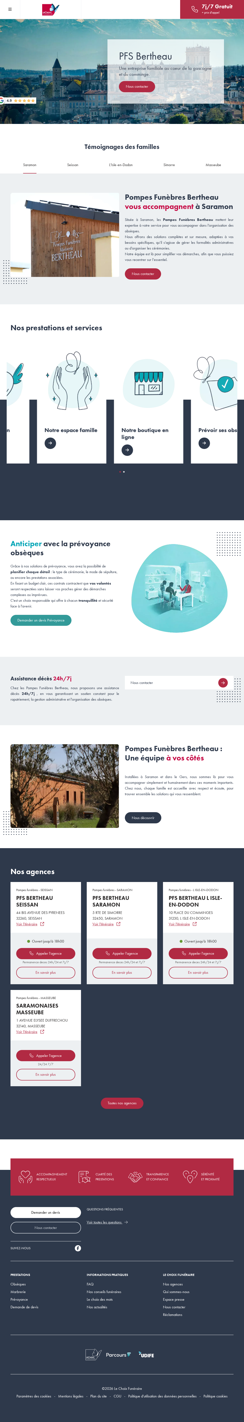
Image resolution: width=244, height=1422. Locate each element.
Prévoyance (19, 1299)
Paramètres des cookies (33, 1396)
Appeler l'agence (48, 953)
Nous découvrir (143, 817)
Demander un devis (45, 1212)
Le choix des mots (100, 1299)
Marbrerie (18, 1291)
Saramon (29, 164)
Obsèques (18, 1284)
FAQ (90, 1284)
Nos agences (173, 1284)
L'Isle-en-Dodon (121, 164)
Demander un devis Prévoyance (41, 620)
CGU (117, 1396)
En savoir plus (46, 972)
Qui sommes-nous (176, 1291)
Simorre (169, 164)
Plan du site (98, 1396)
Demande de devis (24, 1307)
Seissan (72, 164)
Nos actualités (97, 1307)
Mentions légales (70, 1396)
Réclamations (172, 1314)
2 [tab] (124, 472)
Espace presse (173, 1299)
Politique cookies (215, 1396)
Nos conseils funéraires (104, 1291)
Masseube (213, 164)
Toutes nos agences (122, 1103)
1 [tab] (120, 472)
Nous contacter (137, 86)
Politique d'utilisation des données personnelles (162, 1396)
